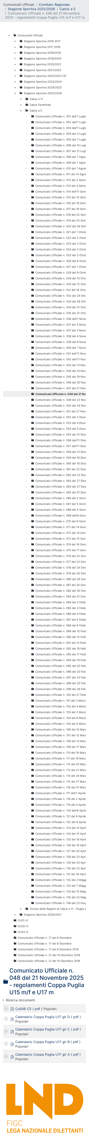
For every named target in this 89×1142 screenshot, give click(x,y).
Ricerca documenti (20, 1000)
